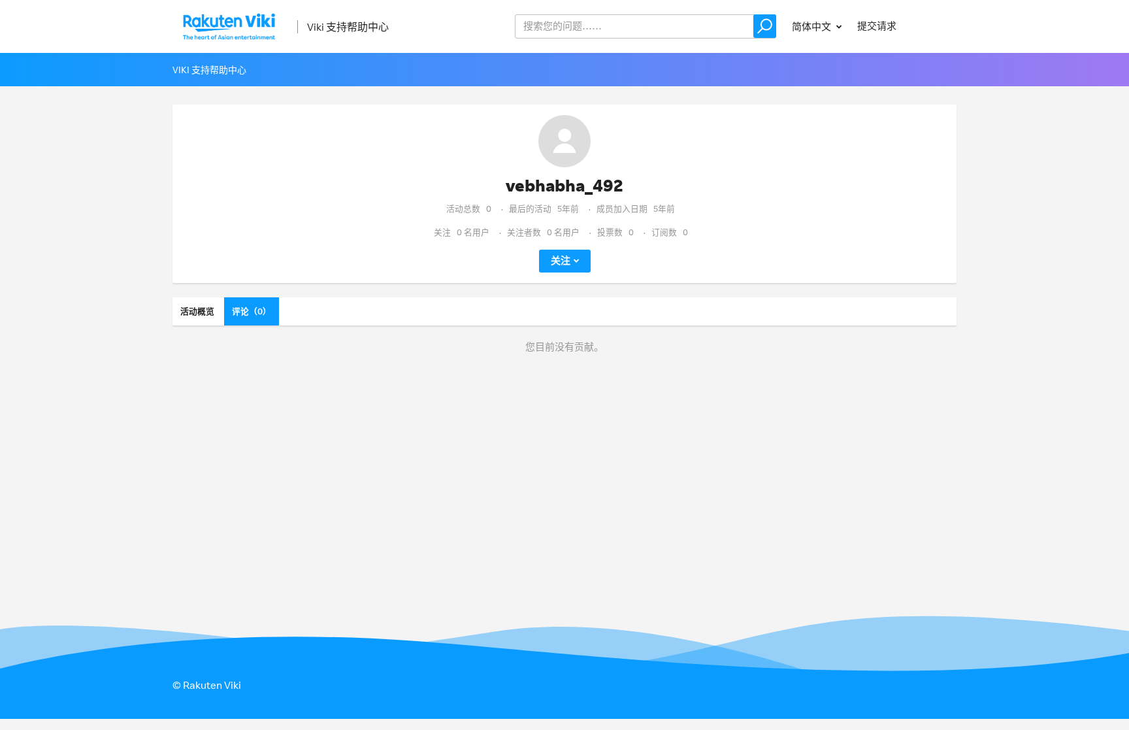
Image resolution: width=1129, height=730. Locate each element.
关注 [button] (560, 260)
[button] (764, 26)
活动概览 (197, 311)
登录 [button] (934, 26)
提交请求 (876, 26)
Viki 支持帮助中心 (348, 26)
